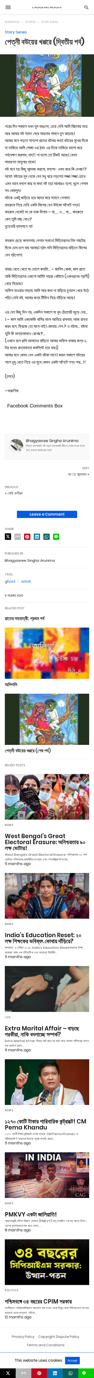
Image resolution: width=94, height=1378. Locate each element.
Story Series (49, 22)
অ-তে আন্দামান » (78, 474)
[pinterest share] (27, 537)
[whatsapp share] (46, 537)
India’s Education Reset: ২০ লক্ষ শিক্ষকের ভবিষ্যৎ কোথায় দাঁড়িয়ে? (43, 938)
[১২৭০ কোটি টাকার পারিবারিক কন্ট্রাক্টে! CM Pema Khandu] (47, 1082)
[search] (86, 7)
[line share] (56, 537)
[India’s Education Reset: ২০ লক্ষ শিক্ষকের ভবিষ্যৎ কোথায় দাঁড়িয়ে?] (47, 896)
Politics (11, 1290)
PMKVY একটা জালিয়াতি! (31, 1214)
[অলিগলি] (47, 653)
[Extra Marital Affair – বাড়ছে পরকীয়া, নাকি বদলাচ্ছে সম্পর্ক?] (47, 989)
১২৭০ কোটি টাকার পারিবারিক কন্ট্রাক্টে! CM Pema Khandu (45, 1124)
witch (26, 581)
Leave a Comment (47, 514)
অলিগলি (11, 684)
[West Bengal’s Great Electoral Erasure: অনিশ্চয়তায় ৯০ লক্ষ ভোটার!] (47, 797)
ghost (10, 581)
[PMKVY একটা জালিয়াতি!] (47, 1175)
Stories (30, 22)
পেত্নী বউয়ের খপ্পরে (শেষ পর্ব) (28, 750)
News (9, 825)
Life (8, 1017)
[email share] (17, 537)
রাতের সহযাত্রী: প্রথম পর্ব (24, 618)
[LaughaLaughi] (46, 7)
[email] (23, 1373)
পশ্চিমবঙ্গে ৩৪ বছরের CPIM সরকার (38, 1301)
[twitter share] (8, 536)
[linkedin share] (37, 537)
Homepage (12, 22)
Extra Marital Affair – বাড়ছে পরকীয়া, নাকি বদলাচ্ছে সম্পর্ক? (42, 1031)
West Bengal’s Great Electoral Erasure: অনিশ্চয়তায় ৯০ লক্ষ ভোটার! (45, 842)
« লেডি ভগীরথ (14, 493)
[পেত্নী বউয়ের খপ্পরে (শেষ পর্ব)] (47, 719)
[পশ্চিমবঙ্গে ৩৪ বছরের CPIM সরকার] (47, 1262)
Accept (72, 1360)
